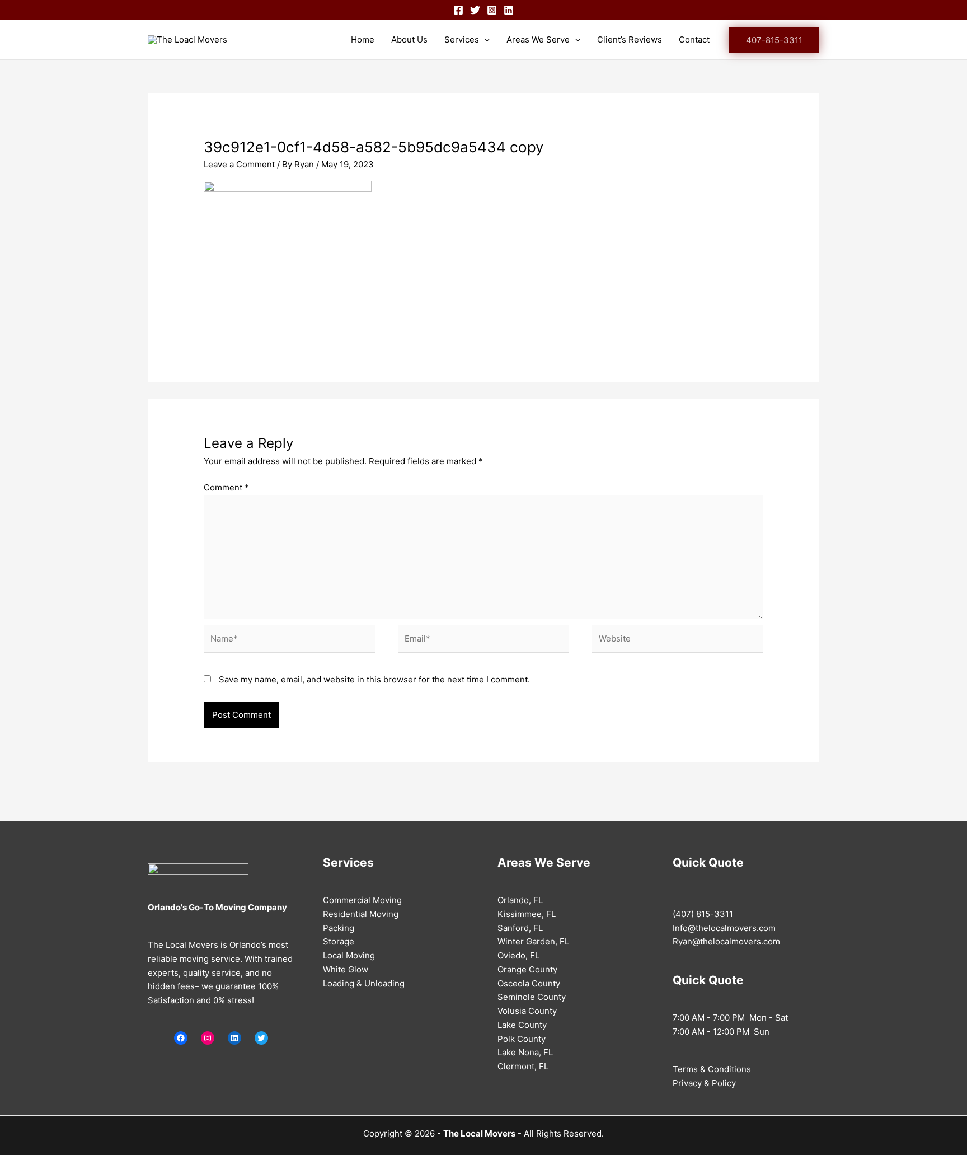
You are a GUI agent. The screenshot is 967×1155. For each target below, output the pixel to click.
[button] (774, 40)
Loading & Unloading (364, 983)
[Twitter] (475, 10)
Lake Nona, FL (525, 1052)
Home (362, 39)
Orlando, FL (520, 900)
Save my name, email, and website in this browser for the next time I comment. (374, 679)
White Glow (345, 969)
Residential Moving (360, 914)
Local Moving (349, 955)
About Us (409, 39)
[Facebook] (458, 10)
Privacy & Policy (704, 1083)
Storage (338, 941)
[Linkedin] (509, 10)
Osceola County (528, 983)
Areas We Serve (538, 39)
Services (461, 39)
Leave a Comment (239, 164)
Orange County (527, 969)
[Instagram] (492, 10)
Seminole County (531, 997)
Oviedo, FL (518, 955)
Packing (338, 928)
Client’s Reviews (629, 39)
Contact (694, 39)
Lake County (522, 1025)
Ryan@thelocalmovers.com (726, 941)
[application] (484, 39)
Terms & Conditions (712, 1069)
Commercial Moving (362, 900)
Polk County (521, 1039)
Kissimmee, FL (526, 914)
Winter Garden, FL (533, 941)
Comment (226, 487)
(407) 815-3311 (703, 914)
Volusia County (527, 1011)
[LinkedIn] (234, 1038)
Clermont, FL (522, 1066)
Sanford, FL (520, 928)
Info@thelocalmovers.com (724, 928)
